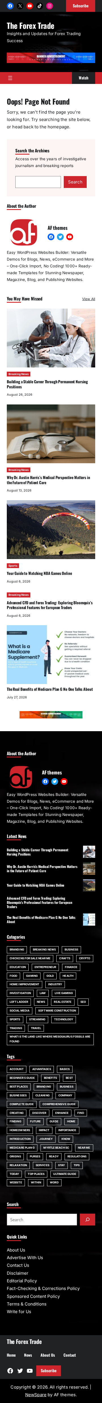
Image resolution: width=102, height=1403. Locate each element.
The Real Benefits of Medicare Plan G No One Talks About (50, 689)
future (35, 1121)
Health (68, 975)
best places (19, 1086)
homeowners (20, 1130)
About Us (16, 1250)
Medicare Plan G (22, 1147)
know (65, 1138)
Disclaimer (17, 1273)
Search (75, 182)
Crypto (84, 958)
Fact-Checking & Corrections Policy (43, 1288)
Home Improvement (24, 984)
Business (71, 949)
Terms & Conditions (26, 1304)
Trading (16, 1028)
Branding (17, 949)
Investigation (20, 993)
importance (67, 1130)
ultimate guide (64, 1173)
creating (17, 1112)
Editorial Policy (22, 1280)
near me (84, 1147)
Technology (63, 1019)
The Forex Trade (30, 25)
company (65, 1095)
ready (53, 1156)
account (17, 1069)
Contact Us (18, 1265)
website (16, 1182)
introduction (20, 1138)
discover (39, 1112)
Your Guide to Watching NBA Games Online (39, 573)
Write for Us (19, 1311)
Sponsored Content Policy (33, 1296)
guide (54, 1121)
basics (65, 1069)
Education (18, 967)
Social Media (19, 1010)
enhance (62, 1112)
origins (15, 1156)
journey (46, 1138)
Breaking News (18, 374)
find (80, 1112)
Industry (55, 984)
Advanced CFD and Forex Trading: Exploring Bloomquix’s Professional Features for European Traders (50, 605)
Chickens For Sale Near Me (30, 958)
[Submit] (87, 1220)
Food (13, 975)
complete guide (22, 1104)
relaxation (18, 1165)
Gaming (32, 975)
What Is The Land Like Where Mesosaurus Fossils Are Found (50, 1039)
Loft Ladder (19, 1001)
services (42, 1165)
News (41, 1001)
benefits (50, 1077)
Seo (83, 1001)
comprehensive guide (59, 1104)
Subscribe (48, 1370)
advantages (41, 1069)
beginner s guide (22, 1077)
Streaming (37, 1019)
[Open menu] (10, 78)
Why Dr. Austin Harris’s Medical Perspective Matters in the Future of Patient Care (48, 480)
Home (71, 1121)
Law (43, 993)
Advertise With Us (25, 1257)
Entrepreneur (45, 967)
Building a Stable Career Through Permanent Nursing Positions (47, 384)
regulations (76, 1156)
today (14, 1173)
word (54, 1182)
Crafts (64, 958)
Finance (71, 967)
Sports (12, 565)
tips (77, 1165)
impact (44, 1130)
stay (61, 1165)
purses (35, 1156)
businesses (18, 1095)
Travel (36, 1028)
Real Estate (62, 1001)
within (36, 1182)
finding (15, 1121)
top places (36, 1173)
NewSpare (35, 1394)
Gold (50, 975)
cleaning (42, 1095)
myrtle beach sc (56, 1147)
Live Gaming (64, 993)
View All (88, 299)
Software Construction (57, 1010)
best (69, 1077)
